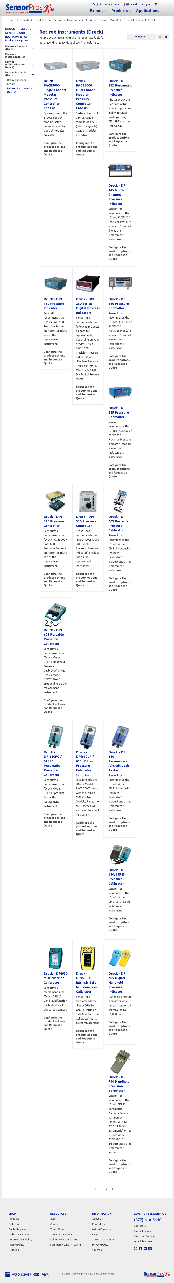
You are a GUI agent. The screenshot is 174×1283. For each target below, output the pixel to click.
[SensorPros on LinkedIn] (150, 1249)
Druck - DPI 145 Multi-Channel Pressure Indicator (117, 194)
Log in (146, 4)
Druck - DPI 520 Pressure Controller (54, 521)
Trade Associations (61, 1234)
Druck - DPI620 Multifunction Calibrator (55, 978)
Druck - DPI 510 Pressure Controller (118, 303)
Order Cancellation (19, 1234)
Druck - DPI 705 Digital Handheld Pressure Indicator (117, 982)
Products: (13, 1218)
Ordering (13, 1249)
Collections (15, 1224)
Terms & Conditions (103, 1239)
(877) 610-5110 (112, 4)
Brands (97, 11)
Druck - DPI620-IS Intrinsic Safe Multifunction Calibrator (86, 982)
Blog (53, 1218)
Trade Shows (57, 1229)
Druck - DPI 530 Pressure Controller (86, 521)
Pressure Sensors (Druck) (16, 47)
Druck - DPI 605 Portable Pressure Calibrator (54, 637)
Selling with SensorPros (64, 1239)
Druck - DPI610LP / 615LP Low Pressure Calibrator (85, 761)
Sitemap (97, 1249)
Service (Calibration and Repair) (15, 64)
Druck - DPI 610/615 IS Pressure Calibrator (117, 876)
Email (134, 4)
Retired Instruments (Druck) (140, 20)
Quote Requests (17, 1229)
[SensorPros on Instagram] (145, 1249)
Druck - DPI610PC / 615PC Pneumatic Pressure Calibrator (53, 763)
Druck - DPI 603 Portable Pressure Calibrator (118, 523)
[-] (29, 74)
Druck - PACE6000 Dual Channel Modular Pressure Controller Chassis (86, 94)
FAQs (95, 1234)
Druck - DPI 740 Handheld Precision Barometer (118, 1083)
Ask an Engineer (101, 1229)
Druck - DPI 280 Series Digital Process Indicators (88, 305)
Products (120, 11)
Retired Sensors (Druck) (16, 81)
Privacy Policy (100, 1244)
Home (11, 20)
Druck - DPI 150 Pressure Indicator (54, 303)
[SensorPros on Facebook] (140, 1249)
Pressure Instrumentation (15, 55)
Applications (147, 11)
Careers (54, 1224)
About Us (97, 1218)
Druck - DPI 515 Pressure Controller (118, 412)
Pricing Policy (16, 1244)
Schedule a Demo (144, 1241)
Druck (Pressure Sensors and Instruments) (59, 20)
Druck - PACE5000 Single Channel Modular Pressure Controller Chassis (55, 94)
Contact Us (98, 1224)
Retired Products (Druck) (103, 20)
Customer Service (144, 1236)
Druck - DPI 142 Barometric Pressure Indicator (120, 87)
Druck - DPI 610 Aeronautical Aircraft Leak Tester (118, 761)
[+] (29, 48)
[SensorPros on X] (135, 1249)
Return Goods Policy (20, 1239)
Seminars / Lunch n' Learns (65, 1244)
